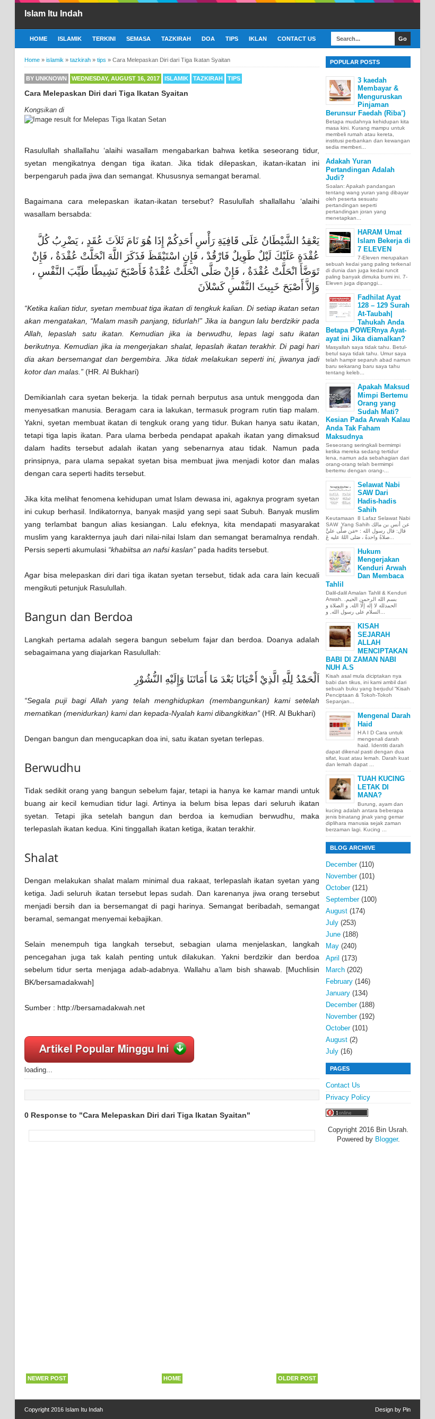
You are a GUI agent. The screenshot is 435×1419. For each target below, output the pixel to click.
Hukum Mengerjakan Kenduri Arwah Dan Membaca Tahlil (366, 567)
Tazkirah (176, 38)
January (338, 993)
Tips (231, 38)
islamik (176, 78)
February (339, 981)
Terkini (104, 38)
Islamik (70, 38)
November (341, 876)
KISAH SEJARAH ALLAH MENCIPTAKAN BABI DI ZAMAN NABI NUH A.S (366, 646)
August (336, 911)
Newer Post (47, 1378)
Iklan (258, 38)
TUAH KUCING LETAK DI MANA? (381, 787)
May (332, 946)
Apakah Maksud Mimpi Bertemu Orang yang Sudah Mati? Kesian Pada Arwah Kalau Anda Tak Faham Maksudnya (368, 412)
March (335, 970)
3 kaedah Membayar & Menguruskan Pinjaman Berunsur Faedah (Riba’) (365, 96)
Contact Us (296, 38)
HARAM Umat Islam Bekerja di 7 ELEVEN (384, 240)
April (333, 958)
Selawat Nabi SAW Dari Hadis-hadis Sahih (379, 497)
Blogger (386, 1139)
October (338, 888)
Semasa (138, 38)
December (341, 864)
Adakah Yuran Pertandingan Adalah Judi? (360, 169)
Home (38, 38)
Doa (208, 38)
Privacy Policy (348, 1097)
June (333, 934)
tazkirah (208, 78)
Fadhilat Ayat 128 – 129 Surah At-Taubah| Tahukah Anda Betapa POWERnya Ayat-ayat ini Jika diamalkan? (368, 318)
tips (234, 78)
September (342, 899)
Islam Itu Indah (53, 13)
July (332, 923)
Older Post (297, 1378)
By (46, 78)
